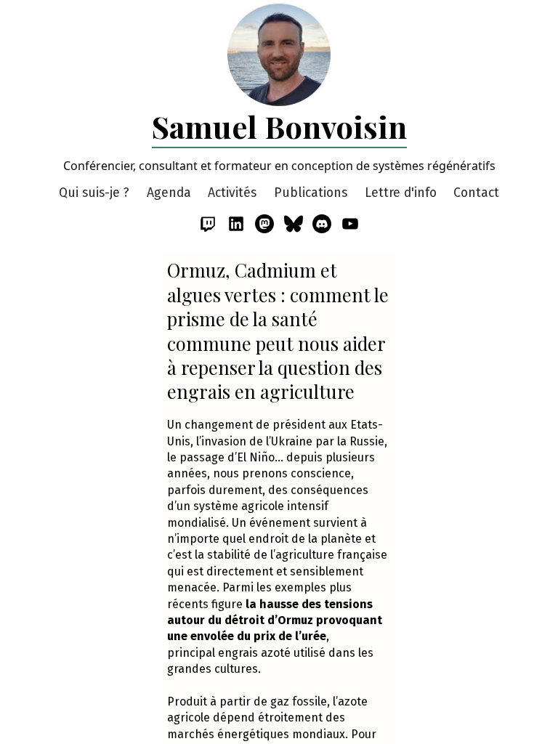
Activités (232, 193)
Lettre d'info (401, 193)
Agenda (169, 193)
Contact (476, 193)
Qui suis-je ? (94, 193)
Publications (310, 193)
